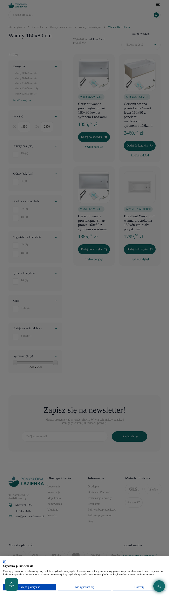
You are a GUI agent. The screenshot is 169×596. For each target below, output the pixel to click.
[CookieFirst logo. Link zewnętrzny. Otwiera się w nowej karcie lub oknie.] (4, 562)
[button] (11, 584)
